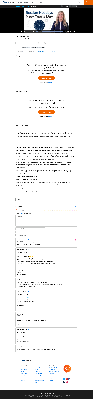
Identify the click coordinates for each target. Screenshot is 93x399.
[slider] (36, 31)
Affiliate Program (38, 384)
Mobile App (23, 380)
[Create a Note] (37, 43)
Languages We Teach (39, 378)
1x (29, 31)
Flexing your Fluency (25, 6)
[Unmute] (33, 31)
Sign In (80, 2)
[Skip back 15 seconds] (18, 32)
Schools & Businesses (39, 380)
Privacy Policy (61, 395)
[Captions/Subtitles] (68, 31)
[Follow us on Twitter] (64, 379)
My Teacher (35, 2)
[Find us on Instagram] (67, 382)
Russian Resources (24, 376)
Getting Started (52, 369)
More (41, 2)
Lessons (20, 2)
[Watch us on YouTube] (67, 379)
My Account (51, 373)
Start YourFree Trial (88, 2)
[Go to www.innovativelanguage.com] (46, 393)
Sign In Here (50, 82)
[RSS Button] (16, 210)
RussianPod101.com (54, 395)
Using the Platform (52, 375)
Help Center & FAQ (53, 367)
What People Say (38, 373)
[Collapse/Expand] (46, 206)
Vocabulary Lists (24, 373)
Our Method (37, 367)
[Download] (73, 31)
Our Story (37, 369)
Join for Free (46, 78)
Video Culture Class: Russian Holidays (38, 47)
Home (22, 367)
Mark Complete (20, 43)
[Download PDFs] (41, 43)
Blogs (36, 382)
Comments (52, 51)
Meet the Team (38, 371)
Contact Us (51, 380)
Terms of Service (59, 396)
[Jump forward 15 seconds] (25, 32)
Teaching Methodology (53, 376)
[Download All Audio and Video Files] (45, 43)
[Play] (21, 31)
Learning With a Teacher (54, 378)
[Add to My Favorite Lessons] (33, 43)
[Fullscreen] (70, 31)
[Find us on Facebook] (69, 379)
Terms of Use (67, 395)
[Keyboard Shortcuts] (75, 31)
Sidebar (75, 6)
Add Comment (22, 235)
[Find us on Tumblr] (64, 382)
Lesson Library (17, 6)
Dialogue (20, 51)
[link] (62, 6)
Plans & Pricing (38, 375)
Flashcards (23, 371)
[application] (46, 20)
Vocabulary (27, 2)
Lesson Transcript (41, 51)
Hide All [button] (20, 199)
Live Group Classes (24, 375)
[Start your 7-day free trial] (67, 369)
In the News (37, 376)
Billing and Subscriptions (54, 371)
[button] (76, 2)
